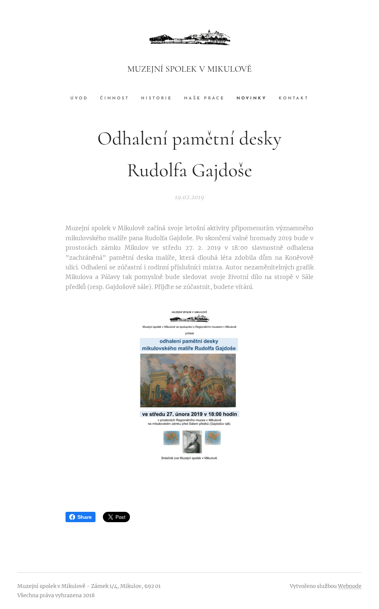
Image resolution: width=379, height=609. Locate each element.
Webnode (350, 586)
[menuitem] (82, 98)
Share (84, 517)
